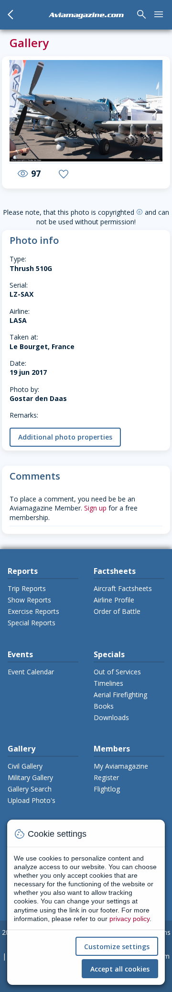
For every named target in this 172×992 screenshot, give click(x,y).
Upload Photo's (31, 800)
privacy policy (129, 918)
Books (104, 706)
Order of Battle (117, 611)
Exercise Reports (33, 611)
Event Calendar (31, 671)
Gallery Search (30, 788)
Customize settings (117, 946)
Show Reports (29, 599)
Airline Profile (114, 599)
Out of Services (117, 671)
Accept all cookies (120, 968)
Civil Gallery (25, 766)
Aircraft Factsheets (123, 588)
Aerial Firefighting (120, 694)
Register (106, 777)
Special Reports (31, 622)
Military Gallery (30, 777)
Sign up (95, 507)
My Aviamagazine (121, 766)
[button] (17, 111)
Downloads (111, 717)
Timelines (108, 683)
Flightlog (107, 788)
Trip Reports (27, 588)
